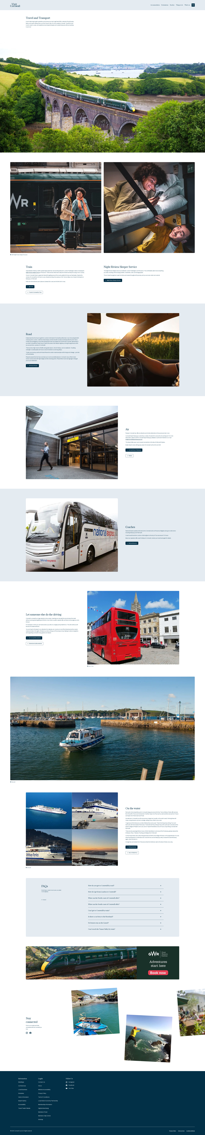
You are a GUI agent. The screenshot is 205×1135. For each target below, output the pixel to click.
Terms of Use (181, 1130)
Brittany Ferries (132, 847)
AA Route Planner (33, 365)
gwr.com (31, 286)
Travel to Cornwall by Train (35, 292)
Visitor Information (23, 1097)
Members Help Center (44, 1115)
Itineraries (21, 1093)
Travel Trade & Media (24, 1108)
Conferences (22, 1086)
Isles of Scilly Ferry (133, 852)
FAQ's (40, 1086)
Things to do (179, 5)
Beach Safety (22, 1100)
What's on (187, 5)
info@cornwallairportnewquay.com (133, 439)
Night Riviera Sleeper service (33, 272)
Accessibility (22, 1104)
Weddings (21, 1082)
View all (44, 899)
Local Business (22, 1089)
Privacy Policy (42, 1093)
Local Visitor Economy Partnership (48, 1100)
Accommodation (155, 5)
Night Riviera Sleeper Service (114, 280)
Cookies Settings (190, 1130)
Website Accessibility (44, 1089)
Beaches (172, 5)
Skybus (130, 455)
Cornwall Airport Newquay (135, 450)
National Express (133, 543)
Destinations (164, 5)
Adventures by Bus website (35, 643)
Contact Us (41, 1082)
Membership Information (45, 1104)
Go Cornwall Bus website (35, 637)
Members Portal (42, 1112)
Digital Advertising (43, 1108)
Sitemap (40, 1119)
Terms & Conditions (43, 1097)
